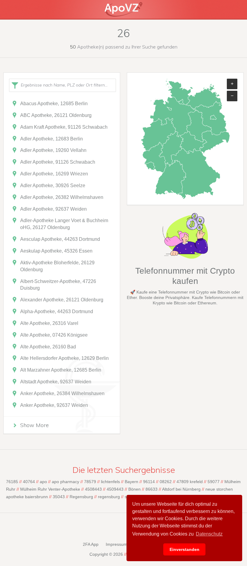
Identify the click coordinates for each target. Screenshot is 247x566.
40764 (29, 481)
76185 (12, 481)
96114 (149, 481)
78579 (90, 481)
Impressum (116, 544)
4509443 (115, 489)
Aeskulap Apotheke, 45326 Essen (56, 250)
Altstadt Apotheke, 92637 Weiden (55, 381)
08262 (166, 481)
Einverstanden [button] (184, 549)
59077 (214, 481)
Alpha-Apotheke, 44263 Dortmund (56, 311)
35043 (59, 496)
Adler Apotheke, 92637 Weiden (53, 209)
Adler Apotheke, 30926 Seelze (52, 185)
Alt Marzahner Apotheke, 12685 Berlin (60, 370)
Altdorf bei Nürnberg (181, 489)
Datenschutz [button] (209, 533)
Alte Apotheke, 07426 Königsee (54, 335)
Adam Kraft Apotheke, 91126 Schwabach (64, 127)
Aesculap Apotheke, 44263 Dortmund (60, 239)
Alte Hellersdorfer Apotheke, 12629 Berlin (64, 358)
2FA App (90, 544)
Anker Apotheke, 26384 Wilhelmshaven (62, 393)
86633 (151, 489)
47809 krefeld (190, 481)
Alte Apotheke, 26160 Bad (48, 346)
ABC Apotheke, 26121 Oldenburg (56, 115)
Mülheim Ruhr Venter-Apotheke (50, 489)
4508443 (93, 489)
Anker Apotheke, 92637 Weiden (54, 405)
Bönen (134, 489)
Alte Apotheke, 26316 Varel (49, 323)
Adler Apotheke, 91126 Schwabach (57, 162)
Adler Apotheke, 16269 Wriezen (54, 173)
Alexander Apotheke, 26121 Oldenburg (61, 299)
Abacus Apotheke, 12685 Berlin (54, 103)
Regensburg (81, 496)
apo (43, 481)
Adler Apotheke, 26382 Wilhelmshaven (61, 197)
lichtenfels (110, 481)
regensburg (109, 496)
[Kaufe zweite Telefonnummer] (185, 257)
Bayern (131, 481)
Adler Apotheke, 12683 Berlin (51, 138)
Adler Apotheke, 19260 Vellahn (53, 150)
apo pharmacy (65, 481)
